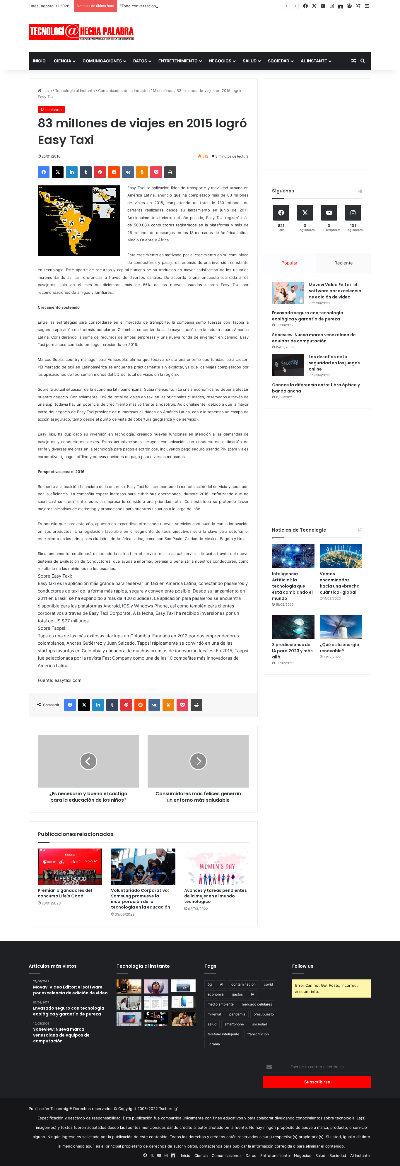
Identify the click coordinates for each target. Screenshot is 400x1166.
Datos (140, 60)
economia (216, 994)
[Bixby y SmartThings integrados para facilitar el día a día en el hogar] (156, 1003)
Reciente (343, 263)
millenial (214, 1014)
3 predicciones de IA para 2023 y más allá (292, 651)
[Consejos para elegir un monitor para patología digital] (129, 1003)
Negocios (220, 60)
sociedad (259, 1024)
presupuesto (264, 1014)
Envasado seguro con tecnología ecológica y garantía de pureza (307, 316)
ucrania (214, 1044)
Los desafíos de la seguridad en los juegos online (334, 363)
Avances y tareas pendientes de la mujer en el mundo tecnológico (215, 895)
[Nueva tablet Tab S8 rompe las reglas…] (183, 1019)
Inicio (39, 60)
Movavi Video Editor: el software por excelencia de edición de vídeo (335, 291)
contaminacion (243, 984)
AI (221, 984)
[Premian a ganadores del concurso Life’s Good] (70, 867)
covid (268, 984)
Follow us (302, 966)
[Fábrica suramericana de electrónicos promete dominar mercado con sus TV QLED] (129, 1019)
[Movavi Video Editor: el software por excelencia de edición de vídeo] (288, 293)
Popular (289, 263)
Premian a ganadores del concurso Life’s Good (65, 893)
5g (210, 984)
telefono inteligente (223, 1034)
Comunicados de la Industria (124, 90)
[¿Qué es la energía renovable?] (341, 627)
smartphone (234, 1024)
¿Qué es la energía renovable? (339, 648)
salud (212, 1024)
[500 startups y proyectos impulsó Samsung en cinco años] (156, 1019)
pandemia (237, 1014)
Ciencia (62, 60)
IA (252, 994)
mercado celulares (257, 1004)
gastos (237, 994)
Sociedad (278, 60)
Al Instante (314, 60)
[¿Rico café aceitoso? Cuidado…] (129, 986)
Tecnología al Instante (75, 90)
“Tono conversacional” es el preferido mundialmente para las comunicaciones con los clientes (205, 6)
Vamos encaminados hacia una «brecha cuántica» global (340, 583)
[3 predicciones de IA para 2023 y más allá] (293, 627)
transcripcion (258, 1034)
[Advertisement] (258, 31)
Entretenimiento (178, 60)
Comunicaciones (102, 60)
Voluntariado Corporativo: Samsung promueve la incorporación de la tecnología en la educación (140, 898)
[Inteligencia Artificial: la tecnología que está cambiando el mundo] (293, 556)
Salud (250, 60)
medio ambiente (221, 1004)
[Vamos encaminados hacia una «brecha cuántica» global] (341, 556)
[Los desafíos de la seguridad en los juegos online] (288, 365)
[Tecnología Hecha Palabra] (83, 32)
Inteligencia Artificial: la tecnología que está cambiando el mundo (292, 586)
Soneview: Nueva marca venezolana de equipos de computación (314, 338)
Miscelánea (163, 90)
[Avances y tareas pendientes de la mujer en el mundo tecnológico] (216, 867)
